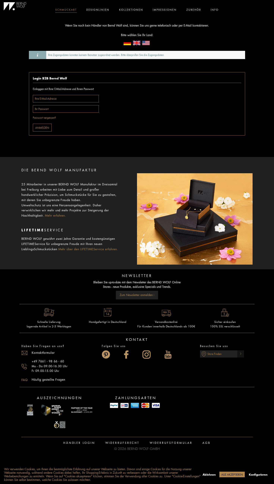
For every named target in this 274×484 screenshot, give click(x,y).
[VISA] (155, 405)
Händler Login (79, 443)
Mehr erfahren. (55, 215)
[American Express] (135, 405)
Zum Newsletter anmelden (137, 295)
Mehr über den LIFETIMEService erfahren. (88, 249)
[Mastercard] (145, 405)
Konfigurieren (258, 474)
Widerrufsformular (171, 443)
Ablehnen (209, 474)
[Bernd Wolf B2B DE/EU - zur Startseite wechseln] (15, 6)
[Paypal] (114, 405)
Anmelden (42, 128)
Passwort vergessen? (44, 117)
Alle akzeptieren (232, 474)
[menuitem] (66, 10)
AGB (206, 443)
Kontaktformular (43, 352)
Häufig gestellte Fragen (48, 379)
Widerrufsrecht (122, 443)
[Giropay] (124, 405)
